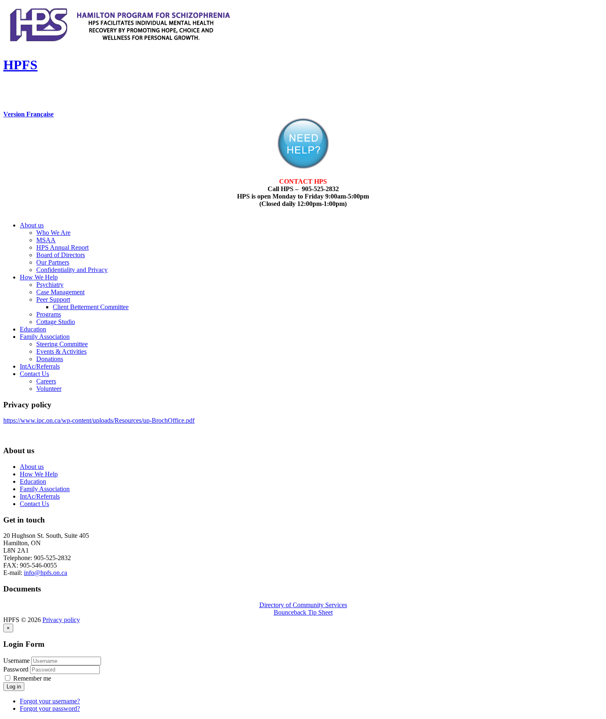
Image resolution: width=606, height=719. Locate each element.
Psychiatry (49, 284)
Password (16, 669)
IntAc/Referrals (40, 366)
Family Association (45, 336)
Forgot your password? (50, 708)
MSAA (46, 240)
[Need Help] (303, 166)
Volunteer (48, 388)
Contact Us (34, 373)
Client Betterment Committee (91, 306)
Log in (14, 687)
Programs (48, 314)
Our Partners (52, 262)
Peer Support (53, 299)
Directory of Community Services (303, 604)
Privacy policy (61, 619)
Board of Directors (60, 254)
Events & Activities (61, 351)
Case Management (60, 292)
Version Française (28, 114)
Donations (49, 358)
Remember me (31, 678)
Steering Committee (62, 344)
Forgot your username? (50, 701)
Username (16, 660)
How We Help (39, 277)
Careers (46, 381)
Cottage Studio (55, 321)
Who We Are (53, 232)
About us (32, 225)
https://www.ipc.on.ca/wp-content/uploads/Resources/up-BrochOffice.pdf (99, 420)
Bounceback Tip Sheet (303, 612)
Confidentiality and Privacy (72, 269)
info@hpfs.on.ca (45, 572)
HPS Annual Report (62, 247)
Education (33, 329)
